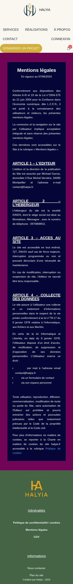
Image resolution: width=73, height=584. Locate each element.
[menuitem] (29, 10)
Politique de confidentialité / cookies (36, 522)
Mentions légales (37, 529)
